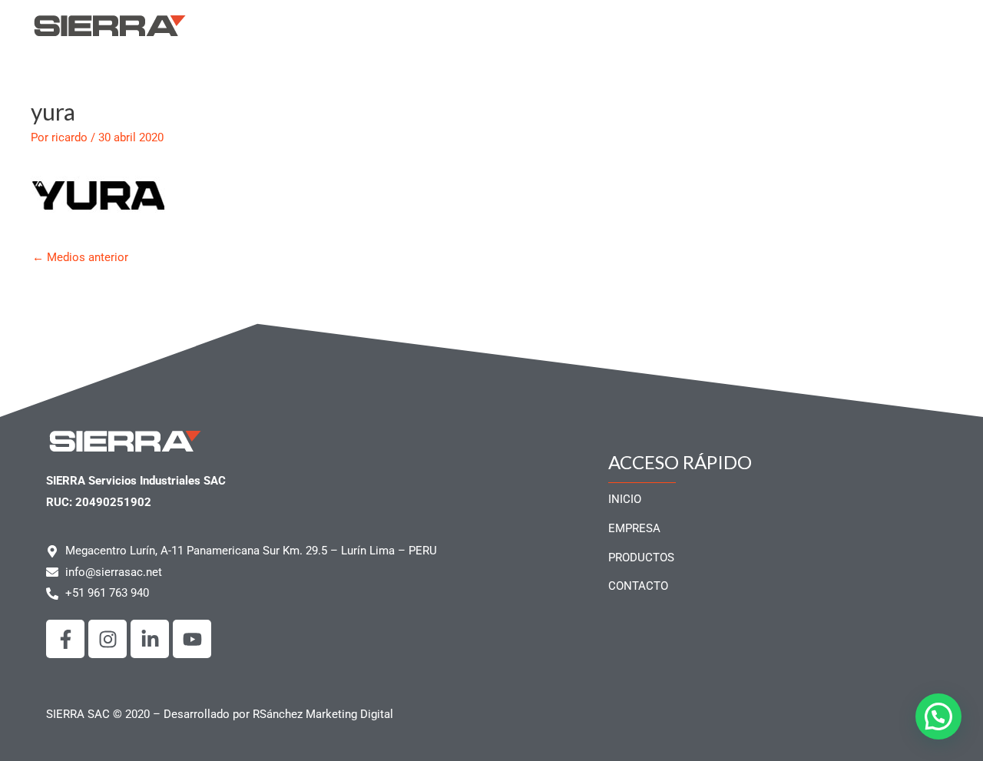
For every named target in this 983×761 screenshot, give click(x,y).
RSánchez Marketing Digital (323, 714)
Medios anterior (80, 257)
